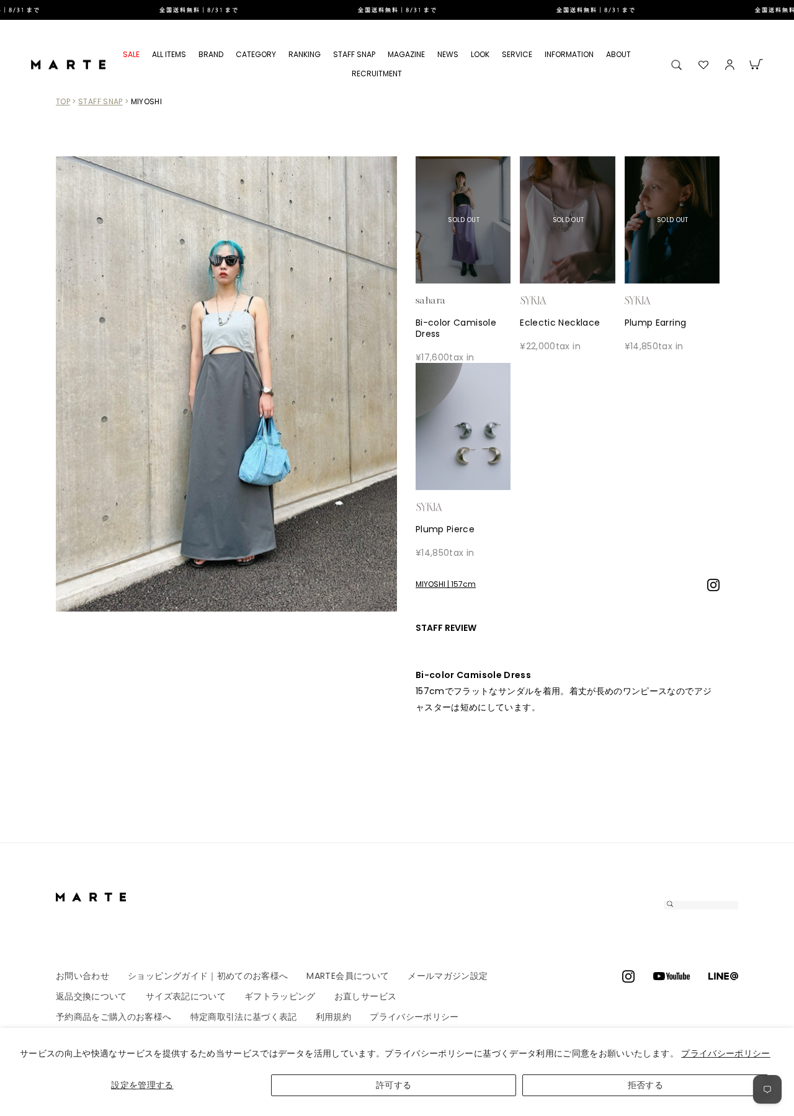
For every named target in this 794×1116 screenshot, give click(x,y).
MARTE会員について (347, 976)
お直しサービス (365, 996)
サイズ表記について (186, 996)
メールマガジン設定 (448, 976)
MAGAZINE (406, 54)
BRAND (210, 54)
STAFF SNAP (354, 54)
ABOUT (618, 54)
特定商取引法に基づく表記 (243, 1017)
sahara (450, 300)
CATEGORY (256, 54)
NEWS (447, 54)
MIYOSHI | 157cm (446, 584)
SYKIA (554, 300)
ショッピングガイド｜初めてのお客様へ (208, 976)
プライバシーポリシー (725, 1053)
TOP (63, 101)
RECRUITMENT (377, 73)
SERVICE (517, 54)
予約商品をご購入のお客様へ (114, 1017)
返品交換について (91, 996)
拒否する (645, 1085)
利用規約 (333, 1017)
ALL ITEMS (169, 54)
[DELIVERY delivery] (397, 10)
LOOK (480, 54)
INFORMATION (569, 54)
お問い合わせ (82, 976)
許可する (393, 1085)
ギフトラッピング (280, 996)
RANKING (304, 54)
